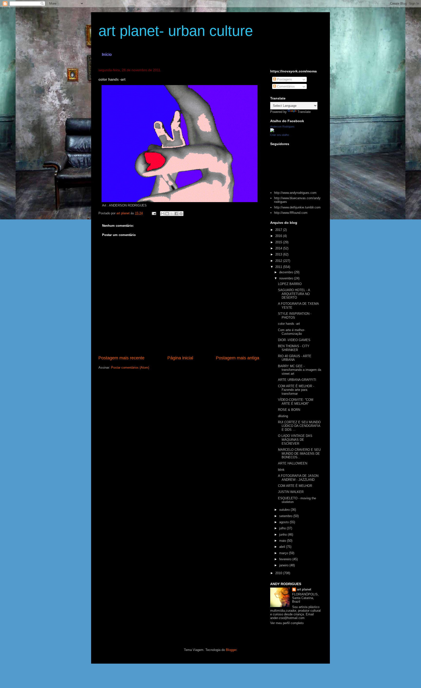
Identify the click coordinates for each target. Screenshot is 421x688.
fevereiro (285, 559)
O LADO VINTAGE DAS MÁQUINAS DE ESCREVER (295, 439)
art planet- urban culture (175, 31)
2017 (279, 230)
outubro (285, 509)
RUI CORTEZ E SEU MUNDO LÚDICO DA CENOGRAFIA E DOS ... (299, 426)
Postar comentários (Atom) (130, 367)
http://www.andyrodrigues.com (295, 193)
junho (283, 534)
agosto (284, 522)
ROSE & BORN (289, 410)
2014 (279, 248)
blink (281, 470)
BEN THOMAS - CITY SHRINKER (293, 348)
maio (283, 540)
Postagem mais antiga (237, 357)
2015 (279, 242)
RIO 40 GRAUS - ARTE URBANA (294, 358)
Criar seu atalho (279, 134)
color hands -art (289, 323)
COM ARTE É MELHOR (295, 486)
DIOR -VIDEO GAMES (294, 340)
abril (282, 547)
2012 (279, 261)
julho (283, 528)
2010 (279, 573)
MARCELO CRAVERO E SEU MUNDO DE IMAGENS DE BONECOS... (299, 453)
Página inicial (180, 357)
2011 (279, 267)
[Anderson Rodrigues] (272, 131)
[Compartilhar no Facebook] (176, 213)
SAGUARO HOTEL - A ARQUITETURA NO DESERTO (294, 293)
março (284, 553)
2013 (279, 254)
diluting (283, 416)
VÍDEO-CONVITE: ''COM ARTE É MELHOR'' (295, 401)
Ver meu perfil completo (287, 623)
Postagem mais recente (121, 357)
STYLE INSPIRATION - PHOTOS (294, 315)
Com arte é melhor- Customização (291, 332)
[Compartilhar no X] (171, 213)
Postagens (284, 79)
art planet (304, 589)
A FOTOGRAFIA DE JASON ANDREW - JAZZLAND (298, 478)
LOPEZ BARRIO (290, 284)
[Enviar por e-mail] (162, 213)
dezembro (286, 272)
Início (107, 54)
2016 (279, 236)
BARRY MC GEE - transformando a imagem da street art (299, 369)
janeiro (284, 565)
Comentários (285, 86)
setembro (286, 516)
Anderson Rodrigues (282, 126)
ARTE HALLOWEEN (292, 463)
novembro (286, 278)
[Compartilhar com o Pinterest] (181, 213)
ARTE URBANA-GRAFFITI (297, 380)
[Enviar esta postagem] (153, 213)
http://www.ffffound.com (290, 213)
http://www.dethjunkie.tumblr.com (297, 207)
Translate (304, 112)
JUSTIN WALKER (291, 492)
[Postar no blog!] (167, 213)
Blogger (231, 650)
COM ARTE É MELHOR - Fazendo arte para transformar (296, 389)
